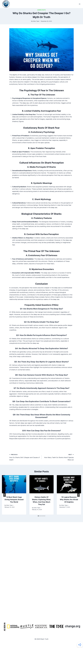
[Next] (78, 495)
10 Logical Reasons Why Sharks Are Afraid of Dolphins (69, 499)
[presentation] (14, 484)
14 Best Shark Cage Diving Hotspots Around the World (14, 499)
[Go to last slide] (4, 495)
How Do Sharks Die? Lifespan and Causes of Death (24, 457)
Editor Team (36, 21)
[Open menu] (79, 4)
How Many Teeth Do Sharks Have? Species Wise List (59, 457)
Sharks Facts (41, 10)
